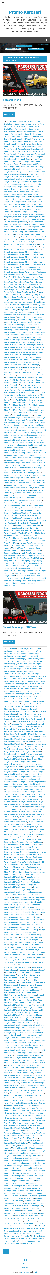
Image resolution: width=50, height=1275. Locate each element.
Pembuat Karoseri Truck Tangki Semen (26, 473)
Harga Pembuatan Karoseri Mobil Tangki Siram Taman (24, 257)
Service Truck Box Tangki (20, 1218)
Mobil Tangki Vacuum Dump (22, 415)
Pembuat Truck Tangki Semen (23, 1198)
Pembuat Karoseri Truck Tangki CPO (31, 458)
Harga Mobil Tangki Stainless (16, 222)
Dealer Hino (11, 121)
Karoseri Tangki (12, 99)
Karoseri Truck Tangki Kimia (14, 370)
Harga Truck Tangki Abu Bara (31, 282)
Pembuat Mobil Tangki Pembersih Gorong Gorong (23, 1158)
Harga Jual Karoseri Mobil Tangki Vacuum (20, 711)
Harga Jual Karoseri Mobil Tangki (16, 676)
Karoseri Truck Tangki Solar (21, 387)
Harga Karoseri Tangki (18, 174)
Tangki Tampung (24, 561)
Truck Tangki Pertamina (26, 571)
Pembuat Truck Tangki (19, 520)
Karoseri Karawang (26, 985)
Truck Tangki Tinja (19, 581)
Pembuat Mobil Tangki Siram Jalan (17, 508)
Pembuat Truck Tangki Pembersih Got (18, 530)
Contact (25, 1263)
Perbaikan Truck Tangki (32, 551)
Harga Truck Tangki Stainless (26, 307)
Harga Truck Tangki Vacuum (29, 310)
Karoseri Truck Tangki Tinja (28, 390)
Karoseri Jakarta (32, 325)
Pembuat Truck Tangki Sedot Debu (32, 533)
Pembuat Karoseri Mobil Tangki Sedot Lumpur (27, 435)
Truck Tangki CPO (35, 563)
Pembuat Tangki (10, 1181)
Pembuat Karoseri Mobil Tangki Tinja (19, 448)
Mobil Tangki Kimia (21, 397)
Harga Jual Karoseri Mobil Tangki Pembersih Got (22, 689)
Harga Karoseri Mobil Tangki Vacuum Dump (28, 787)
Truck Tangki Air (21, 563)
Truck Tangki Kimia (11, 566)
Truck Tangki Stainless (34, 1238)
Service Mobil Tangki (25, 556)
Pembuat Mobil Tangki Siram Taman (23, 1171)
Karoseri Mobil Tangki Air (31, 990)
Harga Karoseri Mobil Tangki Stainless (24, 167)
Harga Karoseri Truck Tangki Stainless (29, 202)
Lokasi (25, 1267)
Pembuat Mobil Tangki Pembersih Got (18, 1161)
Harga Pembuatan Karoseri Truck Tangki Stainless (23, 927)
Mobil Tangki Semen (12, 407)
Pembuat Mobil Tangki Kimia (25, 493)
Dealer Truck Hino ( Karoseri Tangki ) (17, 666)
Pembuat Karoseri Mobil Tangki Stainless (30, 445)
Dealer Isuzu (8, 124)
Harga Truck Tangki (11, 282)
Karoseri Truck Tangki (31, 365)
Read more (8, 114)
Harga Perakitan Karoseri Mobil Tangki (28, 279)
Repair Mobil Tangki (11, 553)
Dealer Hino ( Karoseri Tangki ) (28, 121)
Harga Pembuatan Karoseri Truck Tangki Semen (22, 917)
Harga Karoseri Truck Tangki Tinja (16, 204)
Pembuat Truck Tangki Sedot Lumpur (19, 535)
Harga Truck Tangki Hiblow (27, 292)
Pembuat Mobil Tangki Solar (31, 510)
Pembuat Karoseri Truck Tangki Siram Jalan (20, 475)
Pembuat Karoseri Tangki (36, 453)
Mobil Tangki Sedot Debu (13, 405)
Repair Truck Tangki (27, 553)
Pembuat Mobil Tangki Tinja (14, 1176)
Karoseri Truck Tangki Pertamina (17, 377)
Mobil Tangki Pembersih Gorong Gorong (26, 400)
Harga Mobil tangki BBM (22, 212)
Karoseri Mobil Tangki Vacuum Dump (26, 360)
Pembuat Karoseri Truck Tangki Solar (18, 1141)
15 (24, 1251)
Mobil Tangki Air (34, 395)
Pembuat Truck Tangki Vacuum (16, 1208)
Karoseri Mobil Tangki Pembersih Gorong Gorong (22, 340)
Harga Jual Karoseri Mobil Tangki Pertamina (20, 691)
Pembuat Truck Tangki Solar (26, 1203)
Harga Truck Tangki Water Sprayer (17, 312)
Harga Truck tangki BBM (32, 284)
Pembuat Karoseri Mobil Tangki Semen (18, 438)
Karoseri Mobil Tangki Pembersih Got (18, 342)
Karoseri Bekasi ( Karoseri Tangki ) (31, 972)
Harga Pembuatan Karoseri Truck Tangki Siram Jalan (24, 920)
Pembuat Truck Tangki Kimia (15, 1186)
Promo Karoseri (25, 12)
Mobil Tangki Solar (32, 410)
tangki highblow (10, 561)
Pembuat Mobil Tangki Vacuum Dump (18, 518)
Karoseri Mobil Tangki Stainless (26, 355)
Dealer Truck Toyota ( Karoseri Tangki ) (26, 674)
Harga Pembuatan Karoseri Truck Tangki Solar (22, 925)
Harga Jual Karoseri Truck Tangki (29, 714)
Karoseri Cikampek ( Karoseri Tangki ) (19, 322)
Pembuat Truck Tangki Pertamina (20, 1193)
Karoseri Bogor (24, 317)
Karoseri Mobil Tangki (25, 332)
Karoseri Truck (16, 365)
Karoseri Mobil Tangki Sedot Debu (31, 345)
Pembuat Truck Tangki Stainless (31, 543)
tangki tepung (37, 561)
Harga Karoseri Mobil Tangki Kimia (17, 144)
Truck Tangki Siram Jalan (25, 576)
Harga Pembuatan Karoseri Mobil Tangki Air (20, 844)
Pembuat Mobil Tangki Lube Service (28, 1156)
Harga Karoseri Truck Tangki (34, 789)
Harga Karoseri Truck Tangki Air (22, 177)
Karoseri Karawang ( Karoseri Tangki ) (28, 330)
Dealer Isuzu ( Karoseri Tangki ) (26, 124)
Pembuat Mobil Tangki (18, 1151)
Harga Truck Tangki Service (14, 302)
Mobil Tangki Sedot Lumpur (34, 405)
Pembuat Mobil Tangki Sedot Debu (17, 503)
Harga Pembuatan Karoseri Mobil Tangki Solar (22, 259)
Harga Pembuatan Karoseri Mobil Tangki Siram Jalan (24, 254)
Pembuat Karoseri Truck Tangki (17, 455)
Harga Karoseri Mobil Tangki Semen (17, 159)
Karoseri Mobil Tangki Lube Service (28, 337)
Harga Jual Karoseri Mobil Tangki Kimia (24, 681)
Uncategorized (9, 586)
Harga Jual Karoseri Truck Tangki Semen (20, 736)
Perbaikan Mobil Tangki (13, 551)
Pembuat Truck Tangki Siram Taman (23, 540)
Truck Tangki (9, 563)
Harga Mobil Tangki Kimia (24, 214)
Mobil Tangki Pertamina (35, 402)
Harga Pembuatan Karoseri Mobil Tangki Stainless (23, 262)
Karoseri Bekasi (25, 315)
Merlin (35, 1272)
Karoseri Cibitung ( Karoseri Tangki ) (31, 320)
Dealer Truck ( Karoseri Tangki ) (30, 664)
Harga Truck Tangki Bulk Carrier (16, 287)
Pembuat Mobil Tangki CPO (18, 1153)
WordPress (25, 1272)
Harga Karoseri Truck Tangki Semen (25, 194)
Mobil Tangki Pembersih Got (14, 402)
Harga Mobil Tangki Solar (36, 219)
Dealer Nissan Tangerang (27, 131)
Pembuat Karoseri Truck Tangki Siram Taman (21, 1138)
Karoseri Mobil (9, 332)
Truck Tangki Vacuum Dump (14, 583)
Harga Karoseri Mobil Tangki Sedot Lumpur (26, 157)
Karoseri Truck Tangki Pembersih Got (31, 375)
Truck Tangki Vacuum (35, 581)
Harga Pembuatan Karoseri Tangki (17, 272)
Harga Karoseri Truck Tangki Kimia (32, 794)
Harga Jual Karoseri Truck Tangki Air (18, 716)
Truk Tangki (31, 583)
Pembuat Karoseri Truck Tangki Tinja (31, 483)
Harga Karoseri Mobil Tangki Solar (28, 779)
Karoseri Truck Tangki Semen (22, 382)
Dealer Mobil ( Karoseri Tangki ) (15, 129)
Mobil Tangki (21, 395)
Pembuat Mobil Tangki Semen (33, 505)
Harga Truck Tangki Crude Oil (20, 290)
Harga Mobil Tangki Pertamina (33, 217)
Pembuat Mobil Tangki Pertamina (29, 500)
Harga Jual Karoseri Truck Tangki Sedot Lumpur (28, 734)
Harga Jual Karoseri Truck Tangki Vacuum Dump (22, 752)
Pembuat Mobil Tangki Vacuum (26, 515)
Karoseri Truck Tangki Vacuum (15, 392)
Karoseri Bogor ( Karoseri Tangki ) (29, 975)
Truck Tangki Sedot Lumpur (24, 573)
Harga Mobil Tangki (24, 209)
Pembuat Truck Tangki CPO (18, 523)
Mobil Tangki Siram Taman (14, 410)
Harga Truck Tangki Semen (32, 300)
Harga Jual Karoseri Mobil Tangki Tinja (26, 709)
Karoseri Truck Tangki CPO (34, 367)
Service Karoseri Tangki (24, 1216)
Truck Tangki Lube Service (29, 566)
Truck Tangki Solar (28, 578)
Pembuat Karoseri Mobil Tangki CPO (21, 420)
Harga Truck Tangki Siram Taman (22, 305)
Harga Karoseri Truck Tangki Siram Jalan (19, 812)
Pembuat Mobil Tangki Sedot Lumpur (19, 1166)
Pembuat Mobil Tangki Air (20, 490)
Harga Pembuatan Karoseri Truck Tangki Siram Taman (24, 922)
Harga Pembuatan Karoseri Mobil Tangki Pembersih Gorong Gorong (25, 854)
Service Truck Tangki (21, 558)
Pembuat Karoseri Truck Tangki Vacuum (20, 485)
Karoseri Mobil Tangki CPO (23, 335)
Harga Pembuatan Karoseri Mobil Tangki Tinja (21, 264)
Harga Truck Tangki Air (12, 284)
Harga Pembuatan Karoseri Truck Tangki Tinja (21, 930)
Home (25, 1260)
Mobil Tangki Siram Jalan (31, 407)
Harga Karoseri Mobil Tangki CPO (30, 141)
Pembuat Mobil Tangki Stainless (16, 513)
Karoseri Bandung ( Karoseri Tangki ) (31, 970)
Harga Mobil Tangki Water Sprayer (25, 224)
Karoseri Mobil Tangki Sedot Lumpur (17, 347)
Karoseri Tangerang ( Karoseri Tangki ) (18, 362)
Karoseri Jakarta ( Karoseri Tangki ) (17, 327)
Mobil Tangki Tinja (24, 412)
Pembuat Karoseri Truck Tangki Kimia (19, 460)
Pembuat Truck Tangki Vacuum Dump (26, 548)
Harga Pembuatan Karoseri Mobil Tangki (27, 842)
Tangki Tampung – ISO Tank (19, 627)
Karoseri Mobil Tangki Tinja (14, 357)
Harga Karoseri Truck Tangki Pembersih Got (20, 802)
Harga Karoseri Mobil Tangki (20, 139)
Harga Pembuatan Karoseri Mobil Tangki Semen (22, 252)
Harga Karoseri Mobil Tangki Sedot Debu (29, 769)
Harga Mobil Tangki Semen (15, 219)
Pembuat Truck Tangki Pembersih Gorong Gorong (23, 528)
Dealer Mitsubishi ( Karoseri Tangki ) (26, 126)
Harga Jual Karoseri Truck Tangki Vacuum (25, 749)
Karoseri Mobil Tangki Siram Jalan (29, 350)
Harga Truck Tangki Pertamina (23, 297)
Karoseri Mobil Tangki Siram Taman (17, 352)
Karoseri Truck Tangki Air (13, 367)
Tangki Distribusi (37, 558)
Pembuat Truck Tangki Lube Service (28, 525)
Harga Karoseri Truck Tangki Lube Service (20, 797)
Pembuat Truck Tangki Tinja (14, 545)
